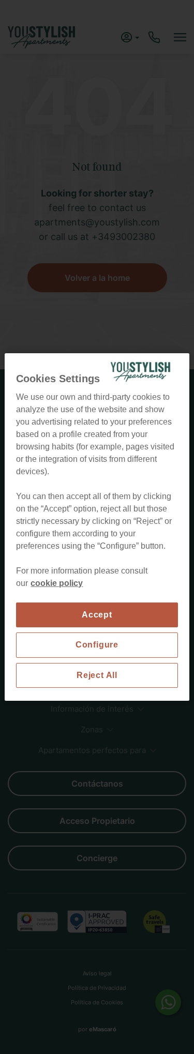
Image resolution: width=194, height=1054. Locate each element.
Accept (97, 614)
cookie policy (57, 583)
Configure (97, 644)
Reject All (97, 675)
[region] (97, 527)
